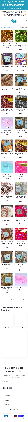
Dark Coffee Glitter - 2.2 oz (7, 197)
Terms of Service (7, 392)
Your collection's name (13, 344)
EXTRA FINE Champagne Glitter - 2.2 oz (21, 266)
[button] (1, 21)
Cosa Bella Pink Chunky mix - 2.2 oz (7, 131)
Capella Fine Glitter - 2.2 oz (7, 67)
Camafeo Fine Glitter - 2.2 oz (7, 44)
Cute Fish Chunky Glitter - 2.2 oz (7, 175)
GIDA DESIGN (15, 418)
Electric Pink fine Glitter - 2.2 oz (21, 219)
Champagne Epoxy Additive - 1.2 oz (7, 88)
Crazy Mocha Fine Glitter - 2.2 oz (20, 154)
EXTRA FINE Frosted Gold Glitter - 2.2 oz (7, 289)
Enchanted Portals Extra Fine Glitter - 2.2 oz (7, 243)
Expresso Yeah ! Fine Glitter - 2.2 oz (7, 265)
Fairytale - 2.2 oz (21, 287)
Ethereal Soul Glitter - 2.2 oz (20, 242)
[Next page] (16, 302)
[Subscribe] (23, 381)
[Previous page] (4, 299)
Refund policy (6, 395)
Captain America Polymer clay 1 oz (21, 67)
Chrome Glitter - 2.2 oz (21, 110)
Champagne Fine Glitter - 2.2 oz (21, 88)
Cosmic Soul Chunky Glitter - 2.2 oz (21, 132)
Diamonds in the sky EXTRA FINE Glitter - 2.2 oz (21, 198)
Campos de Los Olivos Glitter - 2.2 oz (21, 45)
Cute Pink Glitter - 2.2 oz (20, 175)
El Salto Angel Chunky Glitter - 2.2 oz (7, 220)
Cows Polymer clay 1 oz (7, 154)
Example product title (7, 320)
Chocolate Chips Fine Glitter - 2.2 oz (7, 110)
